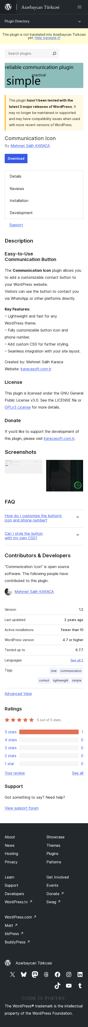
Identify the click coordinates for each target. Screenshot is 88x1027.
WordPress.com (21, 917)
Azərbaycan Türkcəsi (34, 963)
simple (76, 680)
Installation (19, 200)
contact (44, 680)
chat (54, 671)
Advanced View (18, 693)
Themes (53, 845)
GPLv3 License (18, 407)
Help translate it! (47, 38)
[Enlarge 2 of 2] (77, 466)
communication (70, 671)
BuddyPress (17, 942)
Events (52, 885)
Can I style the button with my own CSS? (24, 535)
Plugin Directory (17, 21)
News (10, 845)
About (10, 837)
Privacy (11, 862)
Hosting (11, 853)
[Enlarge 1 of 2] (36, 466)
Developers (14, 893)
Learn (9, 877)
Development (21, 212)
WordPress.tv (19, 902)
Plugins (52, 853)
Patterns (53, 862)
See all (77, 773)
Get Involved (57, 877)
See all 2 (76, 660)
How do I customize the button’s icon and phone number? (33, 518)
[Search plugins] (54, 53)
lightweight (60, 680)
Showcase (55, 837)
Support (16, 224)
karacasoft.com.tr (36, 369)
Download (16, 158)
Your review (15, 773)
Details (15, 176)
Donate (55, 893)
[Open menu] (80, 7)
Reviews (17, 188)
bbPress (14, 933)
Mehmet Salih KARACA (30, 145)
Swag (53, 902)
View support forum (21, 808)
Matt (11, 925)
